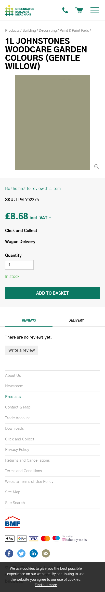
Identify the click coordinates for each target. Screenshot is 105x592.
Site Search (15, 503)
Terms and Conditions (23, 471)
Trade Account (17, 418)
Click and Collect (19, 439)
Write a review (21, 350)
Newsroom (14, 386)
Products (13, 397)
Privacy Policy (17, 450)
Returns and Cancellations (27, 460)
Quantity (13, 256)
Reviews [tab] (29, 320)
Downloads (14, 428)
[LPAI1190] (52, 122)
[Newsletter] (46, 553)
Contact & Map (18, 407)
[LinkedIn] (34, 553)
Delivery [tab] (76, 320)
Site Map (12, 492)
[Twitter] (21, 553)
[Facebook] (9, 553)
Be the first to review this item (33, 189)
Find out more (46, 585)
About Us (13, 376)
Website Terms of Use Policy (29, 482)
